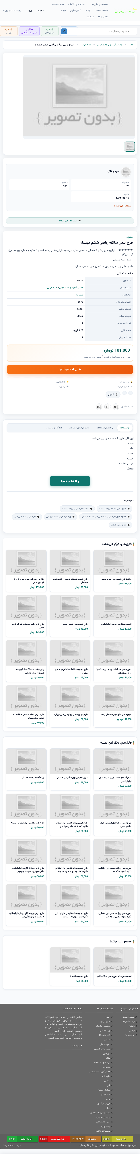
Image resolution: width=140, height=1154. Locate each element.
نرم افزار (106, 1053)
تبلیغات (90, 17)
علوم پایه (106, 1076)
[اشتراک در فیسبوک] (107, 406)
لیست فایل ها (129, 1021)
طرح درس (86, 44)
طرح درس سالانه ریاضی (25, 516)
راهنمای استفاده (105, 428)
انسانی (107, 1039)
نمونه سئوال (105, 1044)
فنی (108, 1085)
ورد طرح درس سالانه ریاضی (58, 516)
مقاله (108, 1058)
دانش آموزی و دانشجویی (109, 44)
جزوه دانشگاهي (103, 1122)
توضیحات (125, 428)
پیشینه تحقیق (104, 1090)
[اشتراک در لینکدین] (99, 406)
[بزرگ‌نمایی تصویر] (79, 97)
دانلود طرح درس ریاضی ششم (75, 508)
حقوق (107, 1017)
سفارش (29, 31)
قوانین (132, 1030)
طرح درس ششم (118, 525)
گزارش (111, 394)
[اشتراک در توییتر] (116, 406)
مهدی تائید (113, 171)
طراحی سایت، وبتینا (12, 1145)
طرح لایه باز (105, 1021)
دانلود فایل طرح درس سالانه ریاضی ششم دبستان (103, 516)
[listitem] (130, 147)
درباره (63, 10)
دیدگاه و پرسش (54, 428)
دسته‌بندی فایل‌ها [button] (99, 4)
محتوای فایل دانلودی (79, 428)
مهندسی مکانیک (103, 1026)
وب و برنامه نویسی (102, 1049)
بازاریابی (106, 1067)
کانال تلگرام (75, 10)
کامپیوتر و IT (104, 1035)
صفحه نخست (101, 10)
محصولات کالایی (103, 1131)
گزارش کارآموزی (103, 1103)
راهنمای (49, 31)
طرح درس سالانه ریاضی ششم (112, 508)
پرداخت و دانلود (70, 369)
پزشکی (107, 1081)
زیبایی (107, 1108)
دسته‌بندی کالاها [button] (76, 4)
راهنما (87, 10)
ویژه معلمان (105, 1030)
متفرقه (79, 295)
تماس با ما (103, 17)
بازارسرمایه (105, 1126)
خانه (131, 44)
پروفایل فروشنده (122, 206)
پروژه (108, 1099)
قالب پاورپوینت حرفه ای (100, 1112)
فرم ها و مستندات (102, 1062)
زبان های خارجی (103, 1117)
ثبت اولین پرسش (122, 260)
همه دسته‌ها (58, 4)
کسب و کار (105, 1094)
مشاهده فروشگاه (68, 221)
